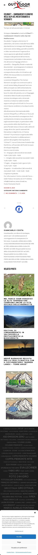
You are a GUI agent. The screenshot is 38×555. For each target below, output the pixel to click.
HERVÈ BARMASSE (16, 494)
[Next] (28, 208)
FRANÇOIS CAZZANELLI (10, 482)
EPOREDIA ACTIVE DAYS (10, 468)
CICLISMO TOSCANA (7, 448)
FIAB (22, 471)
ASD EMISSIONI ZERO (13, 436)
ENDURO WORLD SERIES (24, 464)
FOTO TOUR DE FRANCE (30, 479)
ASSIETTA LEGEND (29, 437)
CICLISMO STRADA (28, 445)
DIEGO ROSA (22, 462)
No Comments (11, 193)
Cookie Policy (10, 552)
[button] (35, 513)
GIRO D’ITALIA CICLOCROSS (11, 491)
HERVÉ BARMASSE (30, 494)
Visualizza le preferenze (19, 548)
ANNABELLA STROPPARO (22, 434)
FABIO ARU (14, 470)
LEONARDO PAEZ (20, 502)
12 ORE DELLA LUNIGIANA (10, 428)
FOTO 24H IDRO (19, 476)
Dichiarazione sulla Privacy (23, 552)
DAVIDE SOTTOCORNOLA (11, 462)
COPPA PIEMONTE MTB (18, 459)
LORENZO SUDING (31, 502)
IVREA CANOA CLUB (11, 499)
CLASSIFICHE (7, 450)
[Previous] (9, 208)
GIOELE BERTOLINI (30, 485)
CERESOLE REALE (12, 442)
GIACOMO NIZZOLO (7, 485)
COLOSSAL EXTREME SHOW (26, 450)
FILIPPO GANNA (29, 471)
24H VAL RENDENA (13, 431)
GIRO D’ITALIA (25, 488)
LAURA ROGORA (7, 502)
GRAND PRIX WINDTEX (27, 491)
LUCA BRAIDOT (9, 505)
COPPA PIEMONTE (6, 456)
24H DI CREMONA (29, 428)
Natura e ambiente (19, 190)
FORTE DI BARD (23, 473)
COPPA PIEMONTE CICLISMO (24, 456)
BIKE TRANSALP (5, 439)
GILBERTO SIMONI (19, 485)
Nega (19, 542)
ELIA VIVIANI (11, 465)
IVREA (32, 496)
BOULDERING (12, 439)
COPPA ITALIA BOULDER (29, 453)
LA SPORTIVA (30, 499)
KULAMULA (22, 499)
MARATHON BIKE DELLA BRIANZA (25, 505)
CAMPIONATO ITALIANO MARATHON (27, 439)
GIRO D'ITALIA (10, 488)
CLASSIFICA (17, 448)
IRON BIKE (25, 497)
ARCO (30, 434)
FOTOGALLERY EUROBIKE (12, 480)
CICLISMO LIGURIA (24, 442)
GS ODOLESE (5, 494)
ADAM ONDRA (23, 431)
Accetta (19, 537)
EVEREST (5, 471)
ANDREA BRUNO (10, 434)
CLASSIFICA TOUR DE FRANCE (27, 448)
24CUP (20, 428)
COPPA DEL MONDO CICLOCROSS (11, 453)
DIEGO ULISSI (30, 462)
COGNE (14, 450)
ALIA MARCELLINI (32, 431)
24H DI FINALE (4, 431)
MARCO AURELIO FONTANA (19, 508)
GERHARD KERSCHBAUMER (28, 482)
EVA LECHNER (28, 467)
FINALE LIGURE (13, 473)
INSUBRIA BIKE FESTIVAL (12, 497)
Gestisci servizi (19, 531)
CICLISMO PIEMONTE (13, 445)
